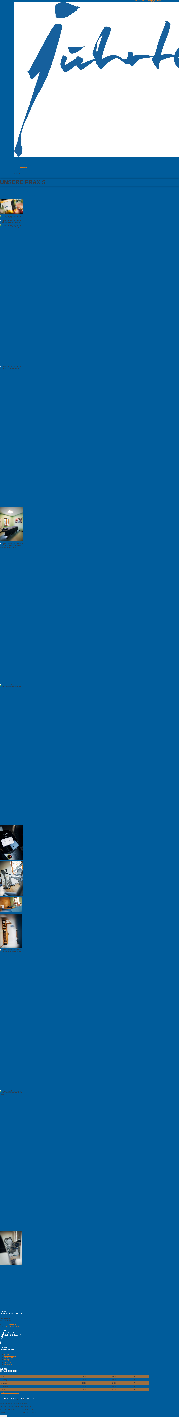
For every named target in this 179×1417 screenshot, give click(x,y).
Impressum (7, 1362)
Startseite (7, 1354)
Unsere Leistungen (10, 1356)
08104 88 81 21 (11, 1324)
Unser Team (8, 1359)
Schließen (3, 1416)
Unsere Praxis (8, 1357)
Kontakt (6, 1361)
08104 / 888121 (141, 1)
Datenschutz (8, 1364)
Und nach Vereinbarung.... (10, 1393)
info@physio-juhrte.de (12, 1326)
